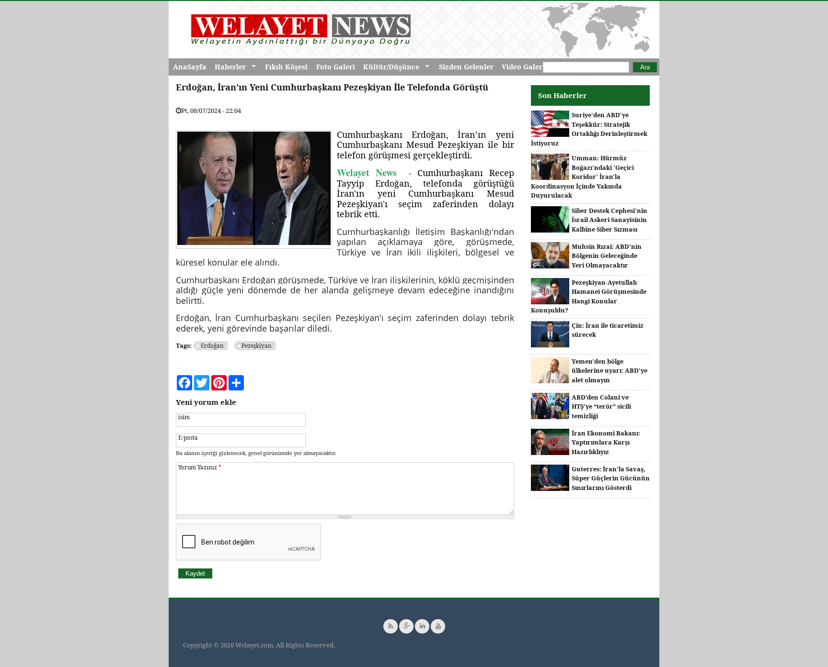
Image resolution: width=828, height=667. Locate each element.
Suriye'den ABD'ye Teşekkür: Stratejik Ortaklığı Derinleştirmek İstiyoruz (589, 129)
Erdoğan (212, 346)
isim (184, 417)
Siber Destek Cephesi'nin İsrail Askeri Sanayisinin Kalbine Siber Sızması (609, 219)
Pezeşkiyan (257, 346)
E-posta (188, 437)
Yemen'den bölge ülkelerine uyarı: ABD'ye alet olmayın (609, 370)
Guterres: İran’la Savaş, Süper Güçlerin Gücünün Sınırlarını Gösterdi (611, 478)
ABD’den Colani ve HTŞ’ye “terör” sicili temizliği (601, 406)
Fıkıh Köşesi (286, 66)
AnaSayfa (190, 66)
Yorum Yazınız (199, 467)
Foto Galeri (335, 66)
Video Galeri (523, 66)
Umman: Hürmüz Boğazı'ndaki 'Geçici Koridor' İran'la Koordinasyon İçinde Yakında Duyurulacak (582, 177)
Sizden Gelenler (466, 66)
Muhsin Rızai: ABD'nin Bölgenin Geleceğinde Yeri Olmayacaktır (607, 255)
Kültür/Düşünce (389, 67)
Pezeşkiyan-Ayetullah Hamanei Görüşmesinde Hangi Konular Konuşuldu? (588, 296)
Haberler (228, 67)
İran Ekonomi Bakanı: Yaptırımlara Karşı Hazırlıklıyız (606, 442)
